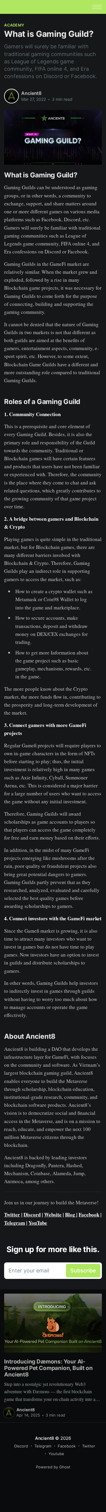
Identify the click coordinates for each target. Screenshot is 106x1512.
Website (53, 1214)
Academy (14, 25)
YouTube (38, 1222)
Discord (32, 1214)
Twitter (12, 1214)
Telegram (14, 1222)
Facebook (89, 1214)
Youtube (56, 1453)
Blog (70, 1214)
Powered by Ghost (53, 1467)
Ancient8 (31, 93)
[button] (97, 7)
